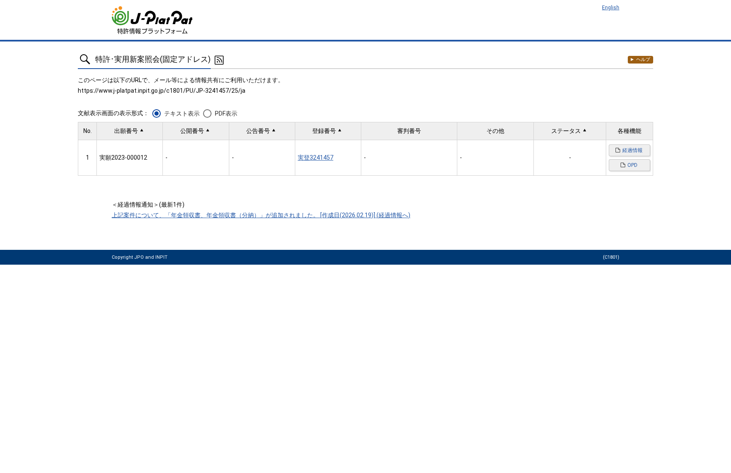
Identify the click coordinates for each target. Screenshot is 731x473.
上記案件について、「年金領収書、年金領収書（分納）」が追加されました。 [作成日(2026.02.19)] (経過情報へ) (261, 215)
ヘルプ (643, 59)
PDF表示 (226, 113)
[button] (129, 131)
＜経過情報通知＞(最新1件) (148, 204)
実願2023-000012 (123, 157)
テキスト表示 (182, 113)
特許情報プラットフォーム (153, 20)
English (610, 8)
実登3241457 (315, 157)
